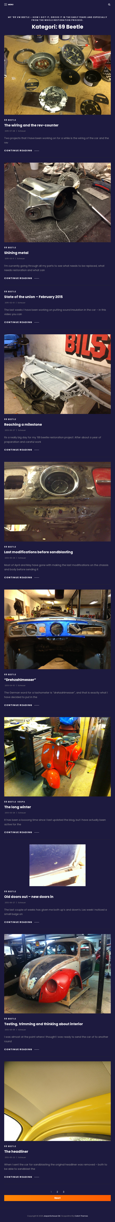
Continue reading (21, 150)
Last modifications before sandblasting (38, 552)
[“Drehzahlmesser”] (57, 629)
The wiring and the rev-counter (31, 125)
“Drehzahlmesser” (20, 679)
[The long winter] (57, 756)
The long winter (17, 807)
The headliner (16, 1151)
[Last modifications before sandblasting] (57, 501)
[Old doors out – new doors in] (57, 865)
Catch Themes (81, 1216)
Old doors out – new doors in (28, 896)
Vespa (21, 801)
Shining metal (16, 252)
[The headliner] (57, 1101)
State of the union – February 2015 (33, 296)
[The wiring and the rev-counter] (57, 75)
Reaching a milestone (23, 424)
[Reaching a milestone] (57, 374)
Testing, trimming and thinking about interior (43, 1024)
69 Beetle (10, 120)
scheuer (22, 131)
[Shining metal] (57, 202)
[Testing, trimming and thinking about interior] (57, 973)
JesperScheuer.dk (51, 1216)
